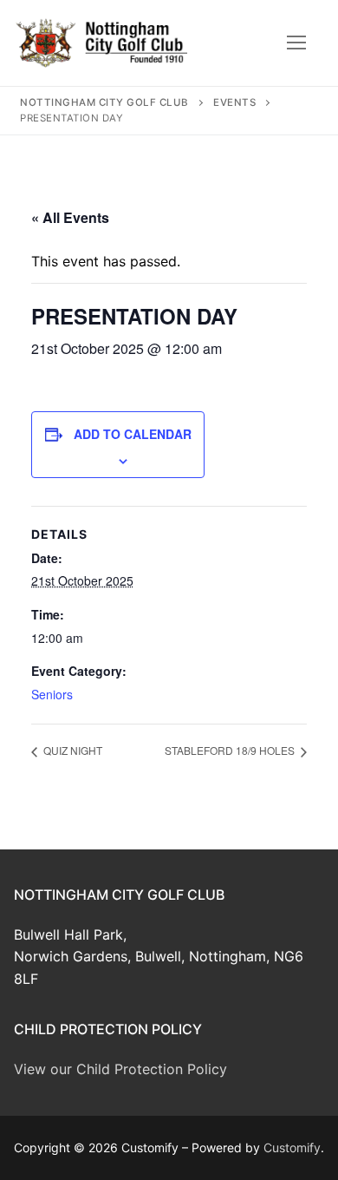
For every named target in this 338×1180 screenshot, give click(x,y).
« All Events (70, 217)
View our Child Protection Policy (120, 1069)
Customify (292, 1147)
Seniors (52, 694)
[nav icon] (296, 43)
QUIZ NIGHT (71, 750)
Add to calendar (133, 433)
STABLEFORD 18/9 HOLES (231, 750)
